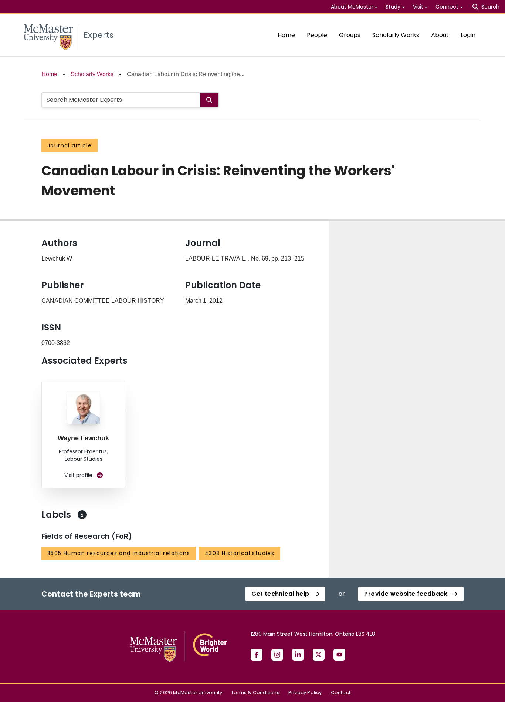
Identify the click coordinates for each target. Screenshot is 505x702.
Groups (349, 35)
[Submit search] (209, 100)
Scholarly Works (395, 35)
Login (468, 35)
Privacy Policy (305, 692)
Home (286, 35)
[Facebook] (256, 655)
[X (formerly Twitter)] (319, 655)
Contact (340, 692)
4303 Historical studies (239, 553)
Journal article (69, 145)
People (317, 35)
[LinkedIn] (298, 655)
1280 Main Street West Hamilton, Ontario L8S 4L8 (313, 634)
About (440, 35)
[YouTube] (339, 655)
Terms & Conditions (255, 692)
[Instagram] (277, 655)
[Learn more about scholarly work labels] (82, 514)
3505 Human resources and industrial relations (118, 553)
